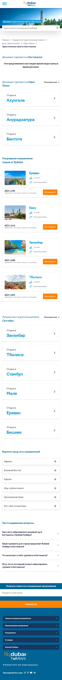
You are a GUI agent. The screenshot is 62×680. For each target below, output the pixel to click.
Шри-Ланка (29, 43)
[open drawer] (4, 4)
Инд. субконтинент (11, 43)
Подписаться (31, 604)
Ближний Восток (12, 470)
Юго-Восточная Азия (15, 506)
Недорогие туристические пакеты (29, 40)
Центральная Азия (13, 497)
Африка (8, 461)
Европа (8, 479)
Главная (5, 40)
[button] (31, 461)
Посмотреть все (50, 82)
